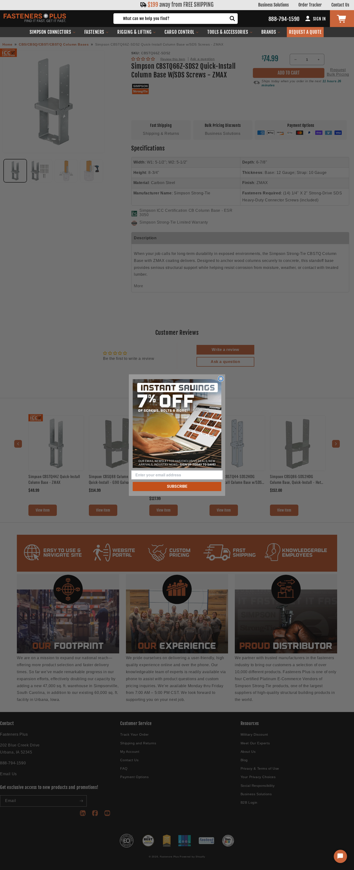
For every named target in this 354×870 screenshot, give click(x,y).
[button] (52, 32)
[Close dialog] (220, 378)
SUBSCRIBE (177, 486)
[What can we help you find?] (232, 18)
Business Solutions (273, 4)
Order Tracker (310, 4)
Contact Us (340, 4)
